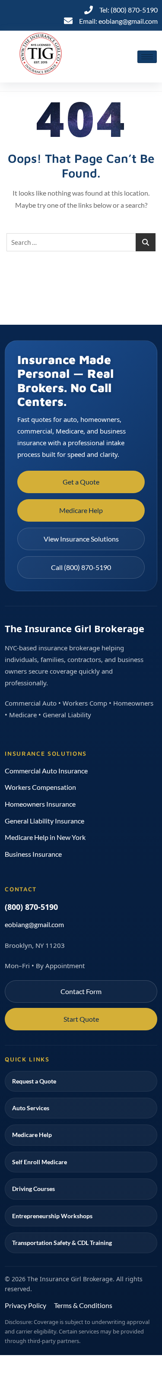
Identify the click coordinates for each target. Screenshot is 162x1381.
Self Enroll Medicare (39, 1162)
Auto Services (30, 1108)
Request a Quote (34, 1081)
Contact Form (81, 991)
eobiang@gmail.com (34, 924)
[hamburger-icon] (147, 57)
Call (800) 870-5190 (81, 567)
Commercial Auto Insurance (46, 771)
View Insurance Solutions (81, 539)
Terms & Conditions (83, 1305)
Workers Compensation (40, 787)
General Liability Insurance (44, 821)
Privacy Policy (25, 1305)
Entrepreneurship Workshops (52, 1215)
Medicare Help (81, 510)
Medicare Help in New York (45, 837)
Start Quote (81, 1019)
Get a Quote (81, 482)
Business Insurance (33, 854)
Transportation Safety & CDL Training (62, 1242)
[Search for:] (81, 242)
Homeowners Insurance (40, 804)
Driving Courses (33, 1188)
